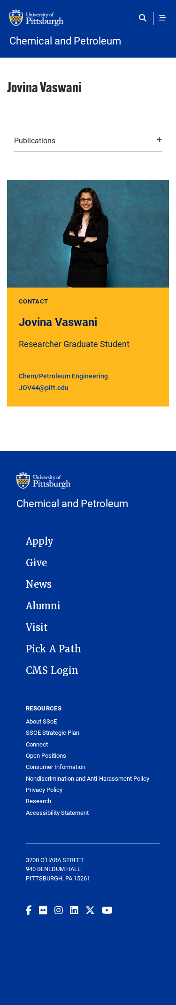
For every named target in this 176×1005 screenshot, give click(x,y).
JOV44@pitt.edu (44, 387)
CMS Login (52, 671)
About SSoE (41, 721)
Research (38, 801)
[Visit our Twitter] (90, 910)
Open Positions (46, 756)
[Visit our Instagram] (58, 910)
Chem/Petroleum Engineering (63, 375)
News (39, 584)
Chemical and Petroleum (65, 41)
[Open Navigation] (162, 18)
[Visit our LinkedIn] (74, 910)
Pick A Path (53, 649)
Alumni (43, 606)
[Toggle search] (144, 18)
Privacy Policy (44, 790)
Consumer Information (55, 767)
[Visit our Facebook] (29, 910)
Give (36, 563)
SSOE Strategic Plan (52, 733)
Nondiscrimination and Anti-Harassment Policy (87, 779)
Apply (40, 541)
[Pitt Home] (88, 22)
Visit (37, 627)
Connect (37, 744)
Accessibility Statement (57, 813)
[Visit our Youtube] (107, 910)
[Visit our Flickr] (43, 910)
